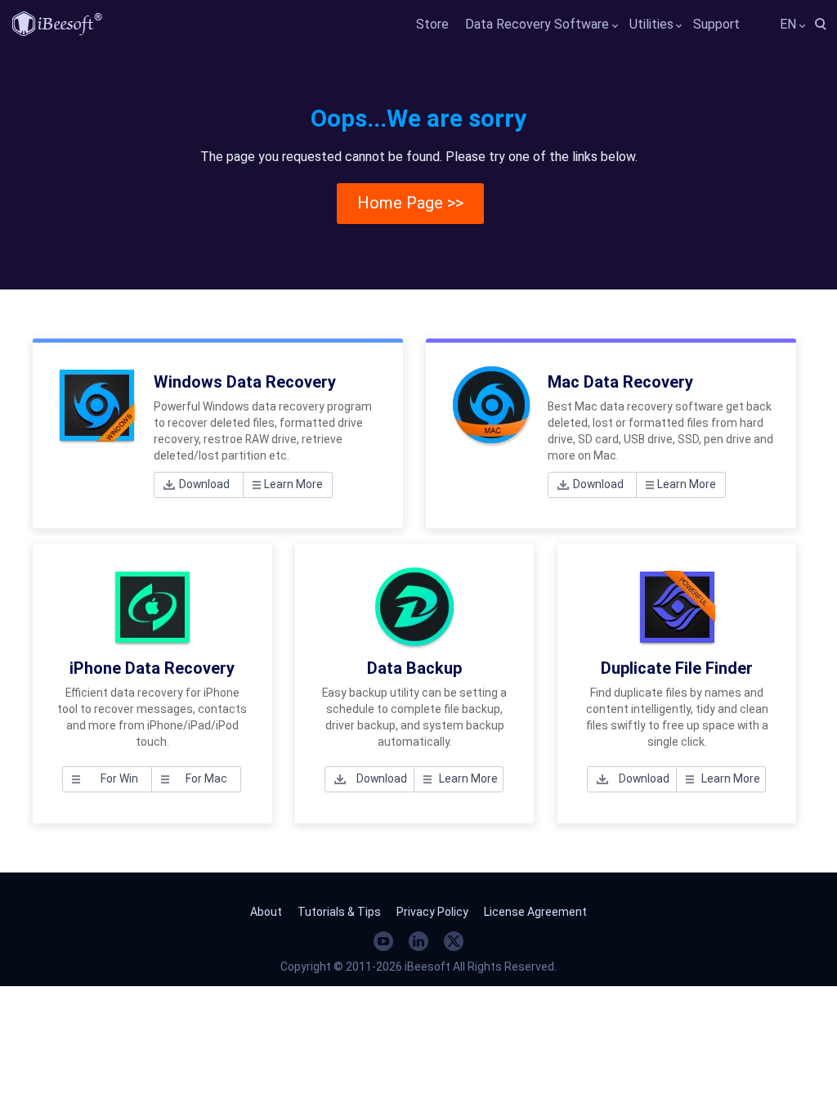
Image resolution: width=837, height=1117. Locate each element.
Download (204, 484)
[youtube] (383, 941)
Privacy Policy (432, 911)
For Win (119, 778)
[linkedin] (418, 941)
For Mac (206, 778)
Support (716, 24)
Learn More (293, 484)
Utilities (651, 24)
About (266, 911)
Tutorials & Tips (339, 911)
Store (432, 24)
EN (788, 24)
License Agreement (535, 911)
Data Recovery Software (537, 24)
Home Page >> (410, 203)
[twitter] (453, 941)
